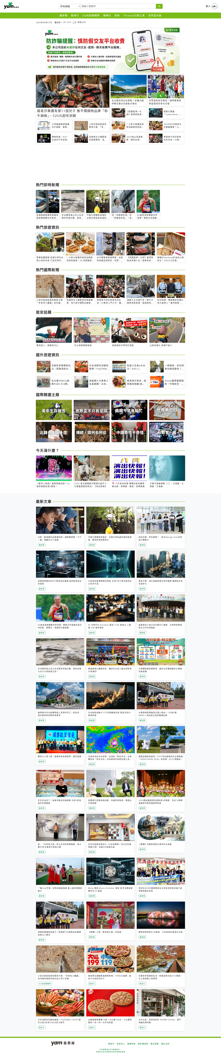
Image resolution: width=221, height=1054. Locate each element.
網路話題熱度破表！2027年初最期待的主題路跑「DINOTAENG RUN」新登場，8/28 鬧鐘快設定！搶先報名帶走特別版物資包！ (161, 759)
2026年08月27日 (44, 22)
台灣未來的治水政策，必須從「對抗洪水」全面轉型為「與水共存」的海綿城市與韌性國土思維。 (110, 759)
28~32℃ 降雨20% (74, 22)
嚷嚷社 (107, 15)
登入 (208, 6)
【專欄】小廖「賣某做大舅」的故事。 (105, 932)
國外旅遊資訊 (47, 354)
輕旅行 (75, 15)
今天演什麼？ (47, 450)
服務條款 (131, 1043)
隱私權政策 (143, 1043)
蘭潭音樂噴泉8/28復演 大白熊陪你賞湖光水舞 (161, 932)
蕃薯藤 (11, 5)
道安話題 (44, 312)
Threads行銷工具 (134, 15)
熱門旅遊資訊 (47, 227)
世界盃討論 (154, 15)
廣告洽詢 (165, 1043)
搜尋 (117, 15)
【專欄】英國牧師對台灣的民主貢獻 (155, 844)
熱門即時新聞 (47, 184)
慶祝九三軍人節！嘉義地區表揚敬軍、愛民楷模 (59, 756)
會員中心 (121, 1043)
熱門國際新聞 (47, 269)
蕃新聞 (64, 15)
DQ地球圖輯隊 (91, 15)
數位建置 (155, 1043)
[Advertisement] (105, 163)
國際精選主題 (47, 394)
